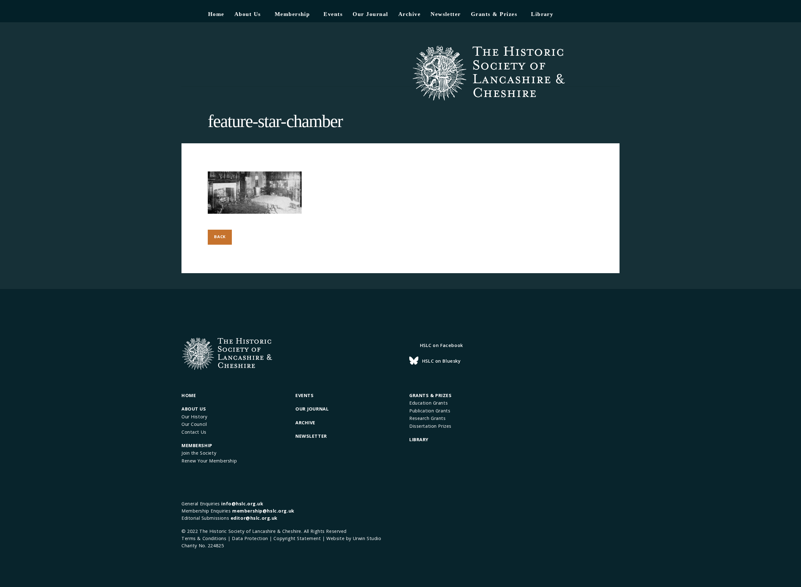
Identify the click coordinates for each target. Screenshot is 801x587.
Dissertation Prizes (430, 426)
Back (220, 236)
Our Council (194, 424)
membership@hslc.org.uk (263, 511)
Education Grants (428, 403)
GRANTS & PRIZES (430, 395)
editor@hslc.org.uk (254, 518)
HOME (188, 395)
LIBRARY (419, 439)
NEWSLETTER (311, 436)
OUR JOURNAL (312, 409)
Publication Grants (429, 411)
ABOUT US (193, 409)
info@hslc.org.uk (242, 504)
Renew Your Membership (209, 461)
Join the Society (198, 453)
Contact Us (194, 432)
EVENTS (304, 395)
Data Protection (250, 538)
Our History (194, 417)
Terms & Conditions (203, 538)
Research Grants (427, 418)
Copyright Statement (297, 538)
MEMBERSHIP (196, 445)
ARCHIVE (305, 423)
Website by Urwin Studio (353, 538)
